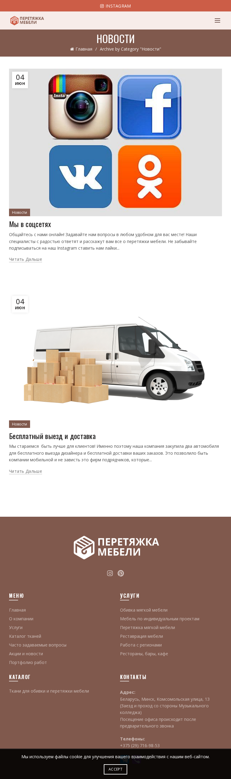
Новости (19, 212)
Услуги (16, 627)
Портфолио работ (28, 662)
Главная (83, 49)
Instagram (117, 6)
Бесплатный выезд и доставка (52, 435)
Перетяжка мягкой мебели (147, 627)
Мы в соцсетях (30, 223)
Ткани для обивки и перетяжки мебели (49, 691)
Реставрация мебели (141, 636)
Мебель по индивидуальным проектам (159, 619)
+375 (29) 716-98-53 (140, 745)
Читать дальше (25, 259)
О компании (21, 619)
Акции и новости (26, 653)
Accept (115, 769)
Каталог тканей (25, 636)
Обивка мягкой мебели (144, 610)
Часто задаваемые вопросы (37, 645)
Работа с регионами (141, 645)
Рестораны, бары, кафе (144, 653)
